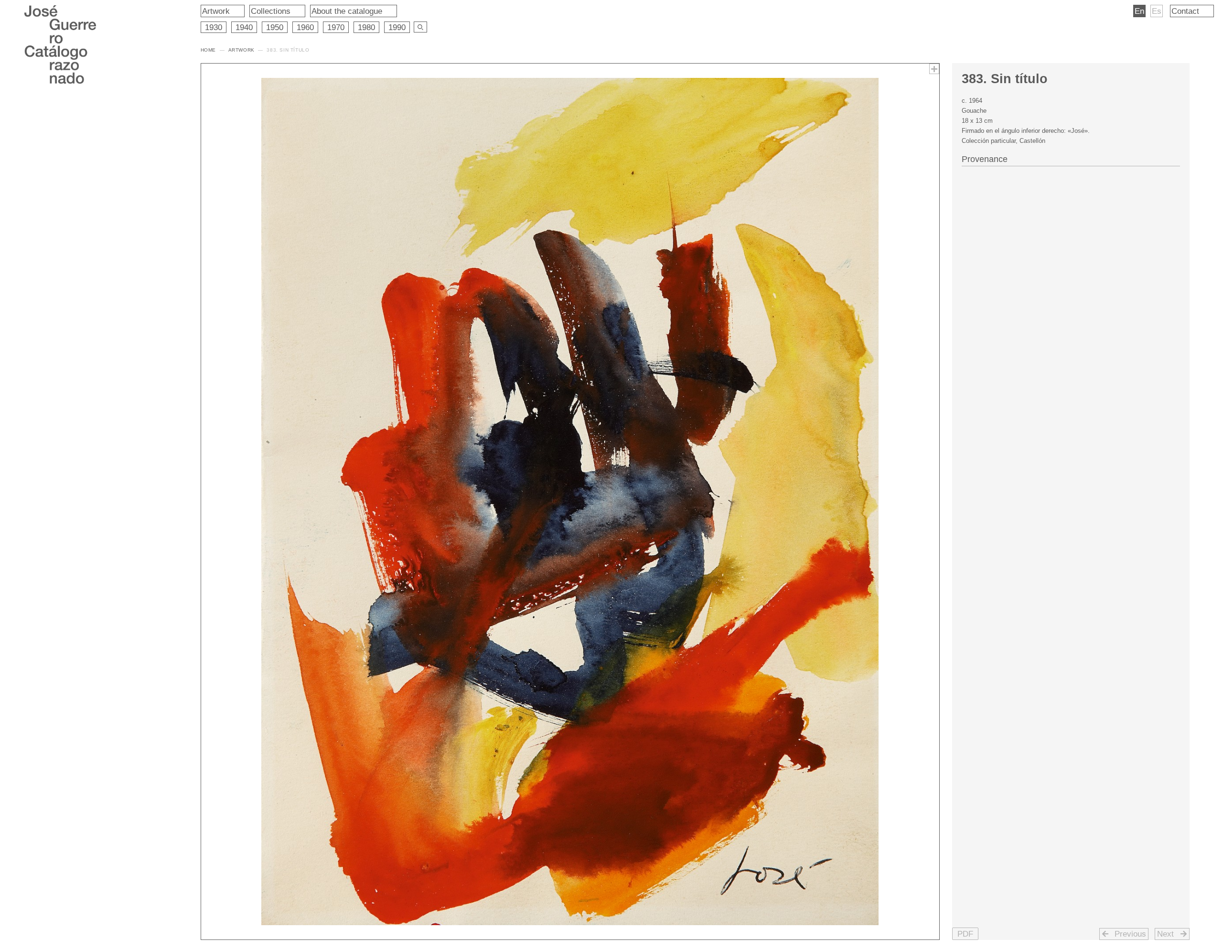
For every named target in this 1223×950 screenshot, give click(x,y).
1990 (397, 27)
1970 (335, 27)
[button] (965, 934)
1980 (366, 27)
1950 (274, 27)
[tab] (1071, 158)
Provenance (985, 159)
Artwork (216, 11)
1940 (244, 27)
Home (208, 50)
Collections (270, 11)
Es (1156, 11)
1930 (213, 27)
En (1139, 11)
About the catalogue (346, 11)
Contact (1185, 11)
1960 (305, 27)
